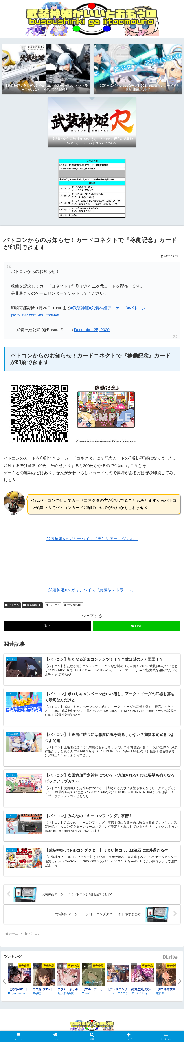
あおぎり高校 (65, 993)
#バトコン (136, 308)
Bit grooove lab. (17, 993)
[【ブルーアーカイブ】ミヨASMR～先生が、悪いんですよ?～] (93, 975)
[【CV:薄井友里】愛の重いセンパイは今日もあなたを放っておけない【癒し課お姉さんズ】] (167, 975)
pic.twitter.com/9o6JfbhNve (35, 315)
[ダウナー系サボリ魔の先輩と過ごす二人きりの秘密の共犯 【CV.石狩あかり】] (68, 975)
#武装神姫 (79, 308)
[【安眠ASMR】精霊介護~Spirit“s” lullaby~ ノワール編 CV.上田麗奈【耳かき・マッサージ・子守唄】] (19, 975)
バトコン (14, 605)
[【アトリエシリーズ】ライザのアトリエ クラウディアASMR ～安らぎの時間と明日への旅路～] (118, 974)
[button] (170, 749)
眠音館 (160, 993)
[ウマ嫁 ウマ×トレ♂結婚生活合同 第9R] (44, 975)
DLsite (170, 957)
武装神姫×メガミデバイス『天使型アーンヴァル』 (92, 539)
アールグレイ (139, 993)
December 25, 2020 (92, 329)
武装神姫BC (34, 605)
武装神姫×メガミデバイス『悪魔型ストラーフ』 (92, 590)
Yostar (86, 993)
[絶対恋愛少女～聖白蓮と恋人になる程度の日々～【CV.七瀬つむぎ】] (142, 974)
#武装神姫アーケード (108, 308)
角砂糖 (37, 993)
